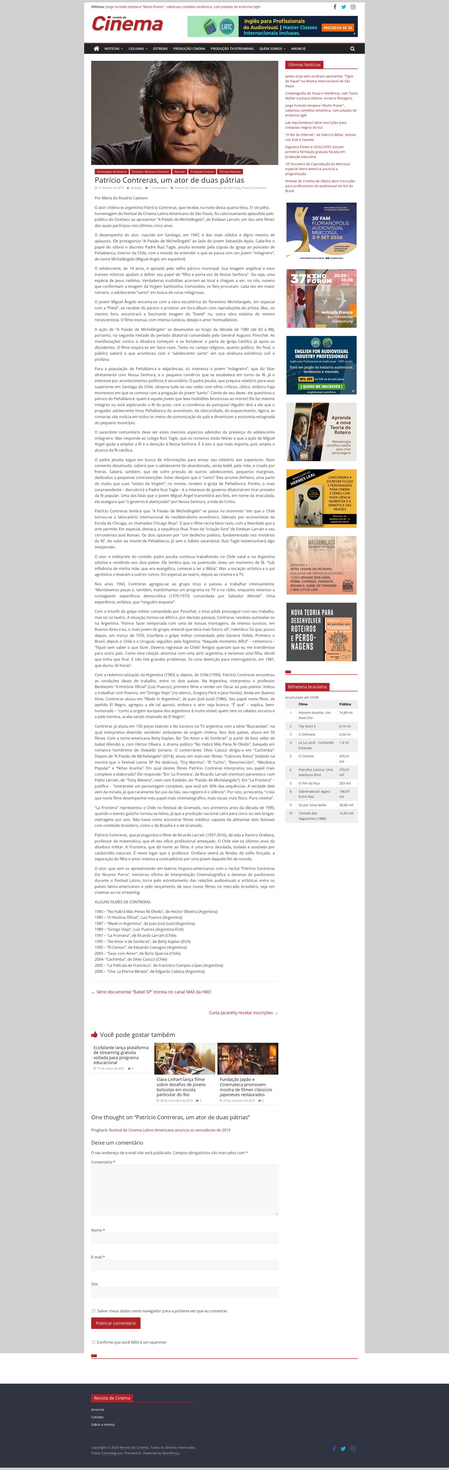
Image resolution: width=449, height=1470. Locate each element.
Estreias (160, 48)
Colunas (136, 48)
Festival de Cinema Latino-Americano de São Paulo (208, 188)
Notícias (112, 48)
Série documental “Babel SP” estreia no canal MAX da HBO (151, 992)
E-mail (98, 1257)
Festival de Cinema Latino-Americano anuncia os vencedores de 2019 (169, 1130)
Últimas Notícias (230, 172)
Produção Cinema (189, 48)
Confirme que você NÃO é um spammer (131, 1342)
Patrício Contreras (254, 188)
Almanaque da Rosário (112, 172)
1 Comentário (158, 188)
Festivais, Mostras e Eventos (150, 172)
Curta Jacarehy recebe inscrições (243, 1012)
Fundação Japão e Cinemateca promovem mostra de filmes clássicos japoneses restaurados (246, 1086)
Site (94, 1284)
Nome (98, 1230)
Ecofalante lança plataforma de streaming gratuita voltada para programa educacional (121, 1055)
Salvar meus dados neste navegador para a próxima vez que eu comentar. (162, 1310)
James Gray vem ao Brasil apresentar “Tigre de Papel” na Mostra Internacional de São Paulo (319, 81)
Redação (137, 188)
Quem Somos (270, 48)
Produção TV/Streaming (232, 48)
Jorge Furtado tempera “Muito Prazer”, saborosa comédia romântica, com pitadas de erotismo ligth (183, 6)
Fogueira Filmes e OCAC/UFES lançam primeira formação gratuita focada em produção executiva (315, 152)
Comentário (103, 1162)
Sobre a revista (103, 1424)
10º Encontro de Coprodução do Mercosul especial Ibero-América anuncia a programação (317, 169)
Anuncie (298, 48)
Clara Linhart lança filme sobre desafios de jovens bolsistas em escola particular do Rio (181, 1086)
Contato (97, 1417)
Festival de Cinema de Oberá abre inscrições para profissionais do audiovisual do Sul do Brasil (320, 186)
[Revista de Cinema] (96, 49)
